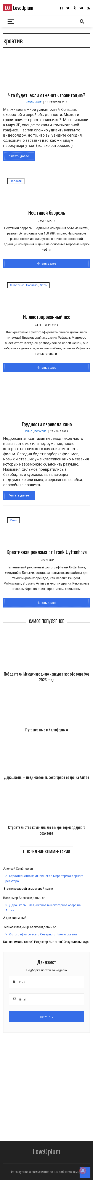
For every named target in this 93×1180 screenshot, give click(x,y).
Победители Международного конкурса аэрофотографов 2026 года (46, 676)
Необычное (34, 102)
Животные (17, 285)
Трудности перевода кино (46, 424)
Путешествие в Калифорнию (46, 729)
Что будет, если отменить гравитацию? (46, 95)
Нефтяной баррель (46, 212)
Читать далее (19, 156)
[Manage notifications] (82, 1170)
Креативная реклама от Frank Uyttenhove (46, 552)
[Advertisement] (46, 1085)
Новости (16, 181)
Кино (28, 431)
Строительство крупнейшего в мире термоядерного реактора (46, 830)
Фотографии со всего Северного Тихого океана (43, 934)
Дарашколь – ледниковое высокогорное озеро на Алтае (46, 777)
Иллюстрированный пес (46, 316)
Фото (43, 285)
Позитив (32, 285)
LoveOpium (19, 7)
